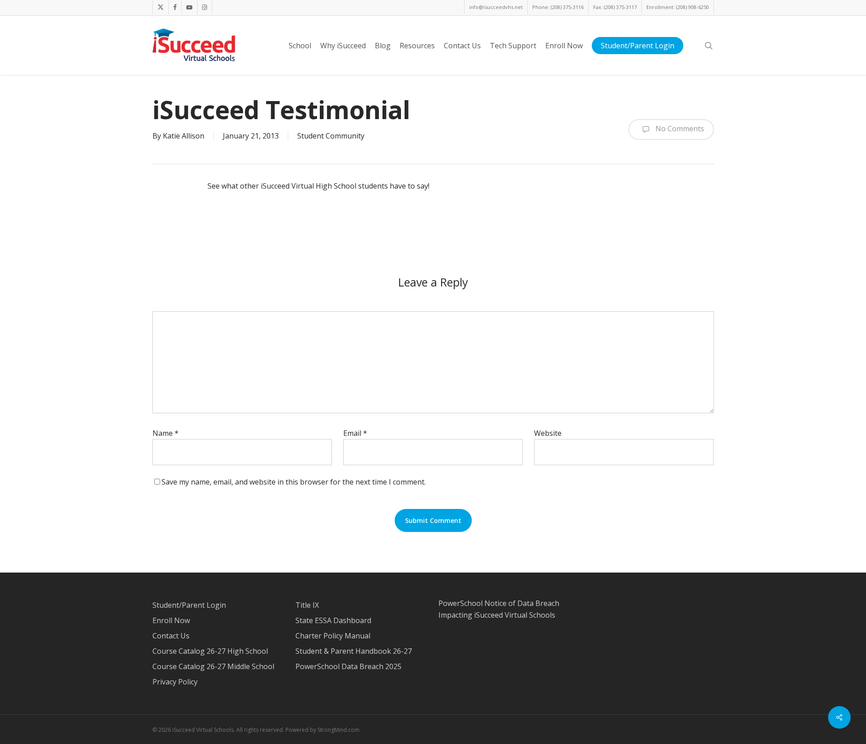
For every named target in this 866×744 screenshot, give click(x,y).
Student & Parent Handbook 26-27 (353, 651)
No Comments (679, 129)
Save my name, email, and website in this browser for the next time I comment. (293, 482)
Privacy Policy (175, 682)
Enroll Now (171, 620)
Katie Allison (183, 136)
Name (165, 433)
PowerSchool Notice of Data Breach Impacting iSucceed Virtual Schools (498, 609)
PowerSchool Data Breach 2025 (348, 666)
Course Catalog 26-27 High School (210, 651)
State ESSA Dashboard (333, 620)
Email (355, 433)
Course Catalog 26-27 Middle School (213, 666)
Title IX (307, 605)
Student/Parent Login (189, 605)
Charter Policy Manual (332, 636)
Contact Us (170, 636)
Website (548, 433)
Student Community (330, 136)
